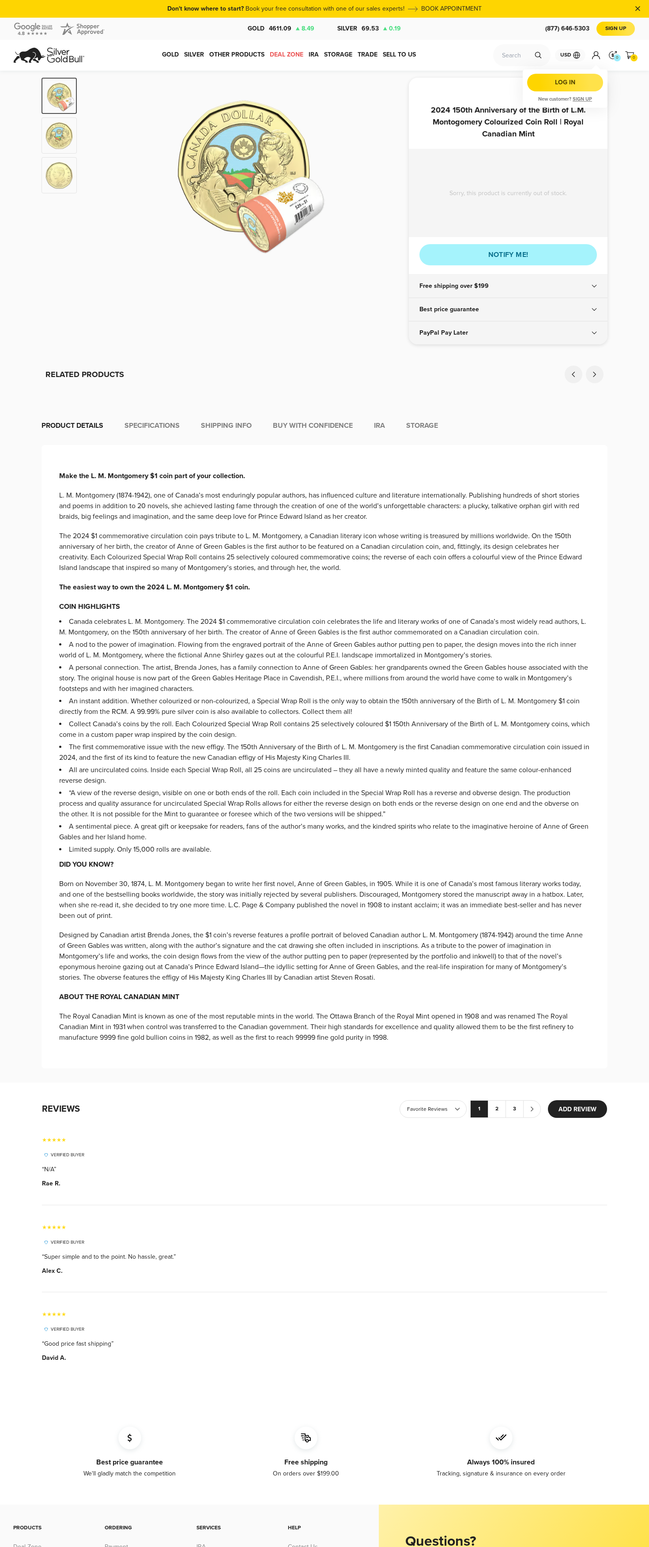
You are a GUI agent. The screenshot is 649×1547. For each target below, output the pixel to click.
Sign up (582, 99)
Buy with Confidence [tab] (313, 614)
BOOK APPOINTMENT (451, 8)
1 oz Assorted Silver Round (395, 513)
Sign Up (615, 28)
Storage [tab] (422, 614)
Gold (281, 28)
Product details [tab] (72, 614)
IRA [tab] (379, 614)
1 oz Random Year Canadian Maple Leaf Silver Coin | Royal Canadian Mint (254, 517)
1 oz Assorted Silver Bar (535, 513)
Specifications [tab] (152, 614)
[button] (508, 286)
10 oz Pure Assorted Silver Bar (113, 513)
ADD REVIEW (577, 1298)
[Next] (388, 170)
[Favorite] (170, 408)
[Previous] (97, 170)
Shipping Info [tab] (226, 614)
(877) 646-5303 (567, 28)
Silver (369, 28)
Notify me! (508, 254)
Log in (565, 82)
